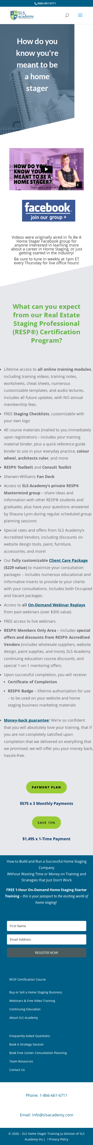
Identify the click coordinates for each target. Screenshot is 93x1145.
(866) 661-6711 (46, 3)
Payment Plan (46, 787)
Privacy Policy (58, 1139)
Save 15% (46, 823)
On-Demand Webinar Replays (56, 604)
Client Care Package (68, 560)
